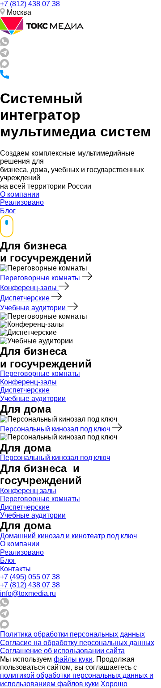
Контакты (15, 569)
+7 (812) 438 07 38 (30, 4)
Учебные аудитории (34, 308)
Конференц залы (28, 490)
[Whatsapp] (4, 43)
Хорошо (114, 684)
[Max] (4, 65)
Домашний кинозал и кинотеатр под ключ (68, 536)
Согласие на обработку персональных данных (77, 642)
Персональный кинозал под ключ (56, 429)
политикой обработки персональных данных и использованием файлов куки (76, 679)
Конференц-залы (29, 287)
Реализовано (22, 202)
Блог (8, 211)
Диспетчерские (25, 298)
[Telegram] (4, 55)
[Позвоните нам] (4, 76)
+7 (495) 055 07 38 (30, 577)
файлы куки (73, 659)
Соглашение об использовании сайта (62, 650)
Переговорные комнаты (41, 278)
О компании (19, 194)
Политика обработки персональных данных (72, 634)
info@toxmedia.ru (28, 593)
